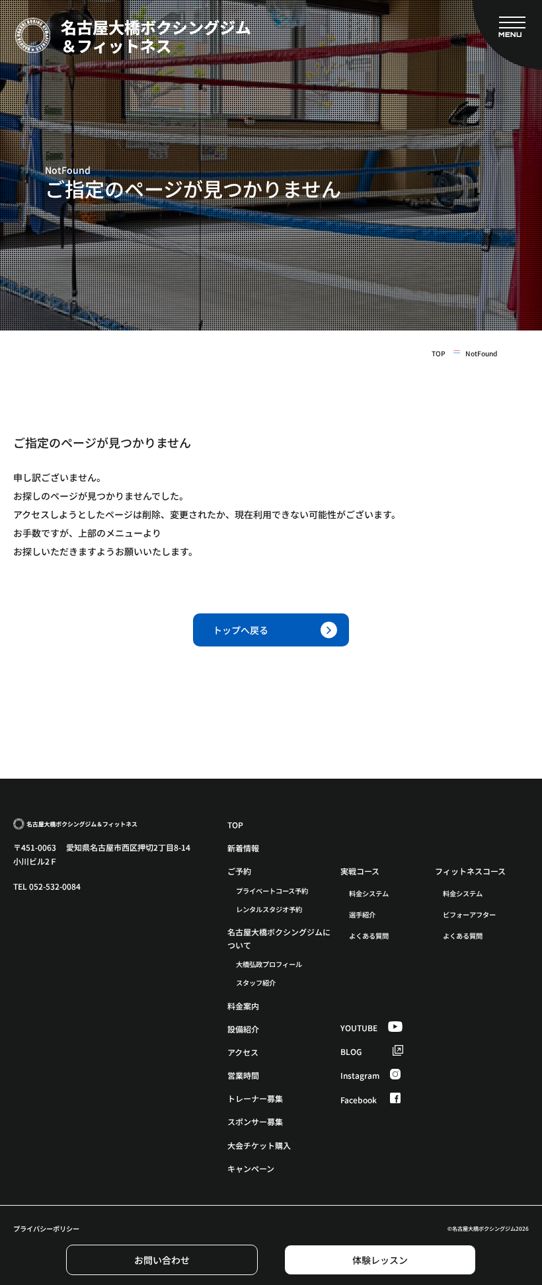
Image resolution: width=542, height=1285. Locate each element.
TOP (438, 353)
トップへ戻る (240, 630)
